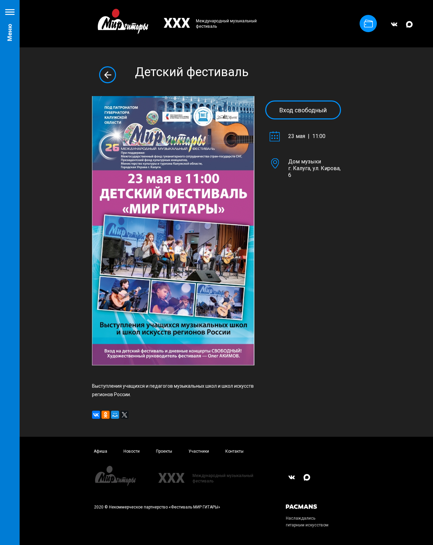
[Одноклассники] (105, 415)
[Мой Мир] (115, 415)
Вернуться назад (107, 74)
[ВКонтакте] (394, 27)
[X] (124, 415)
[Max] (409, 27)
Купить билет (368, 23)
